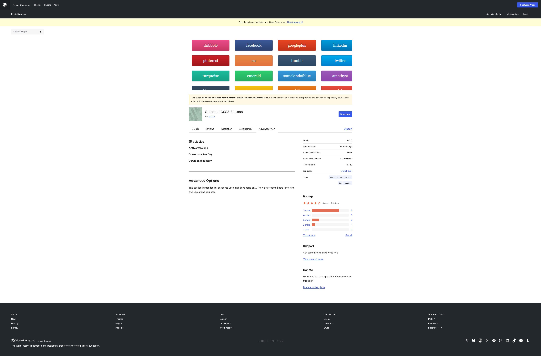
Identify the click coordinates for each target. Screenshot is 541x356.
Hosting (14, 323)
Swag (328, 328)
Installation (226, 128)
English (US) (346, 171)
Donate (328, 323)
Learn (222, 314)
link (340, 183)
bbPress (433, 323)
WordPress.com (436, 314)
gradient (347, 177)
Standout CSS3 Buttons (224, 112)
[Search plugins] (41, 32)
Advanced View (267, 128)
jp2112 (212, 116)
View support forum (313, 259)
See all (348, 235)
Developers (225, 323)
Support (348, 128)
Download (345, 114)
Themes (119, 319)
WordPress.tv (227, 328)
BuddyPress (435, 328)
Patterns (119, 328)
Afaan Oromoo (44, 341)
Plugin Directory (18, 14)
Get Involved (330, 314)
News (13, 319)
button (332, 177)
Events (327, 319)
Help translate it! (295, 22)
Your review (309, 235)
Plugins (119, 323)
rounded (347, 183)
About (14, 314)
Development (245, 128)
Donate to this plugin (314, 287)
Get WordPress (528, 5)
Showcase (120, 314)
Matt (431, 319)
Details (195, 128)
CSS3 (339, 177)
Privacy (14, 328)
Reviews (209, 128)
